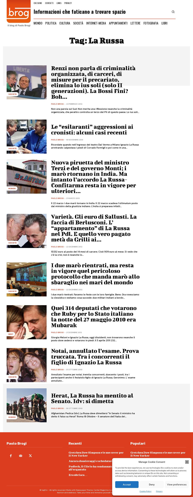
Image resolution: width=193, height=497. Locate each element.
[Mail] (20, 456)
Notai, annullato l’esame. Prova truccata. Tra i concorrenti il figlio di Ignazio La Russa (95, 356)
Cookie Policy (145, 491)
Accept (127, 484)
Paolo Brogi (57, 103)
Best (10, 334)
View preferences (177, 484)
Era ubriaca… (78, 474)
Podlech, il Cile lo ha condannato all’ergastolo (91, 468)
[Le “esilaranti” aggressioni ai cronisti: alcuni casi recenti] (27, 136)
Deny (152, 484)
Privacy (159, 491)
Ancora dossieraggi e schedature (91, 461)
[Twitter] (30, 456)
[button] (186, 461)
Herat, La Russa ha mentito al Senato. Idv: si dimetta (92, 398)
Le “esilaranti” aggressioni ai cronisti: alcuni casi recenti (92, 129)
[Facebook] (11, 456)
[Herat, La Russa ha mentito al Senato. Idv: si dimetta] (27, 405)
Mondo (12, 188)
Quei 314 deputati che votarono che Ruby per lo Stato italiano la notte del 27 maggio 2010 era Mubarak (94, 316)
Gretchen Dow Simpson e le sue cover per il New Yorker (96, 454)
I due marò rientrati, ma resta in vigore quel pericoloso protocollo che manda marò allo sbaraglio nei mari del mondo (95, 274)
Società (12, 94)
